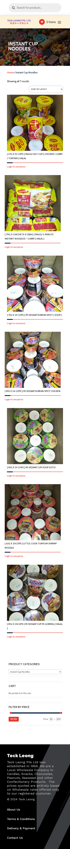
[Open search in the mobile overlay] (35, 8)
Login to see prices (16, 166)
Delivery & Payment (21, 828)
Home (10, 72)
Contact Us (15, 837)
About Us (13, 809)
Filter (14, 719)
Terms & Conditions (21, 819)
